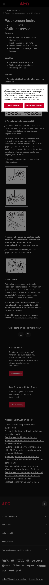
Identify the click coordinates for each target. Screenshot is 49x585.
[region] (24, 97)
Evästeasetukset (13, 105)
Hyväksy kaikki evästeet (34, 105)
